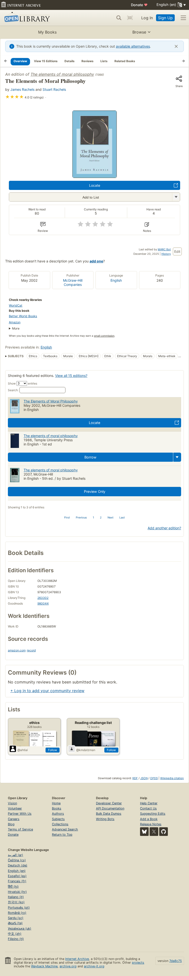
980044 (43, 603)
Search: (13, 390)
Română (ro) (17, 913)
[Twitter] (154, 831)
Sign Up (165, 17)
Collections (60, 824)
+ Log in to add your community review (47, 690)
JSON (144, 778)
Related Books (124, 61)
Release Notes (150, 824)
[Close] (176, 46)
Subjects (58, 819)
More (15, 328)
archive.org (68, 966)
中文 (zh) (14, 934)
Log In (147, 17)
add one (96, 261)
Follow (52, 750)
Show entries (22, 383)
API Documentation (110, 808)
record (31, 650)
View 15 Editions (46, 61)
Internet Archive (77, 959)
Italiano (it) (16, 897)
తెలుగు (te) (15, 923)
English (116, 280)
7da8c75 (175, 961)
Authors (58, 813)
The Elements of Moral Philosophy (51, 401)
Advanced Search (65, 829)
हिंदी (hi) (13, 886)
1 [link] (93, 517)
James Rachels (22, 89)
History (166, 254)
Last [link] (122, 517)
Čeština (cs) (17, 860)
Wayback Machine (44, 966)
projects (138, 962)
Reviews (87, 61)
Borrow (90, 457)
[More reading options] (177, 457)
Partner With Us (20, 813)
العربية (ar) (15, 855)
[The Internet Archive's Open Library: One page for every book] (26, 18)
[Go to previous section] (5, 61)
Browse (139, 32)
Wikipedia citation (172, 778)
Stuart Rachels (54, 89)
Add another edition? (164, 528)
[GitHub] (163, 831)
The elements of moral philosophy (62, 74)
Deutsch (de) (17, 865)
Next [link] (110, 517)
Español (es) (17, 876)
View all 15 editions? (71, 375)
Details (69, 61)
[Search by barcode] (130, 17)
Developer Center (109, 803)
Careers (13, 819)
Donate (139, 5)
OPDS (154, 778)
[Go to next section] (183, 61)
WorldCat (15, 305)
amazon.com (17, 650)
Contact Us (148, 808)
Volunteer (15, 808)
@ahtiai (22, 750)
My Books (47, 32)
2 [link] (101, 517)
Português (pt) (19, 907)
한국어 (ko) (16, 902)
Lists (104, 61)
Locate (94, 185)
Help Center (149, 803)
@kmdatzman (85, 750)
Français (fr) (17, 881)
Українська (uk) (19, 928)
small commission (104, 335)
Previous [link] (81, 517)
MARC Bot (164, 249)
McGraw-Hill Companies (72, 282)
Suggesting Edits (152, 813)
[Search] (118, 17)
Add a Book (149, 819)
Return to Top (62, 834)
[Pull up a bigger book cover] (94, 176)
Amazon (14, 322)
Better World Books (23, 316)
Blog (11, 824)
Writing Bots (105, 819)
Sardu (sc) (15, 918)
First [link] (67, 517)
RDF (135, 778)
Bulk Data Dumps (108, 813)
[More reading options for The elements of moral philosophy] (176, 197)
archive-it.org (94, 966)
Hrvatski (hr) (17, 892)
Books (56, 808)
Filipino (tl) (16, 939)
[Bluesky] (144, 831)
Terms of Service (20, 829)
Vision (12, 803)
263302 (42, 598)
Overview (20, 61)
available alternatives (133, 46)
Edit (177, 251)
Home (56, 803)
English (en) (17, 871)
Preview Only (94, 491)
